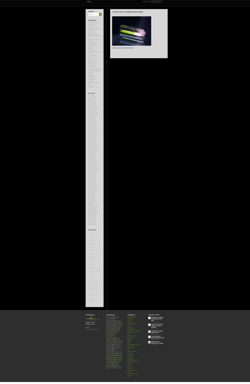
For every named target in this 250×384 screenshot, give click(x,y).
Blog (97, 232)
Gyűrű (89, 58)
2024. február (91, 142)
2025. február (91, 124)
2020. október (91, 209)
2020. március (91, 221)
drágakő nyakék (92, 240)
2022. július (90, 173)
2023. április (91, 157)
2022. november (92, 166)
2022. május (91, 176)
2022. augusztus (92, 171)
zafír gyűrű (95, 293)
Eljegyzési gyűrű (92, 34)
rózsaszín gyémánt (92, 280)
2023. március (91, 159)
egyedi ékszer (92, 245)
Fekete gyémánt (92, 45)
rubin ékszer (91, 277)
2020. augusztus (92, 212)
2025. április (91, 121)
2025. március (91, 123)
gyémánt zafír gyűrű (93, 258)
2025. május (91, 119)
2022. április (91, 178)
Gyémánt (90, 50)
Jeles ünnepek (91, 63)
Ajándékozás (91, 24)
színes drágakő (92, 288)
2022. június (91, 174)
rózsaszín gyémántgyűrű (93, 282)
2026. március (91, 102)
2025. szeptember (92, 112)
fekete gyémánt (92, 251)
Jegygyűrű (90, 62)
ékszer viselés (91, 301)
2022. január (91, 183)
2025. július (90, 116)
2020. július (90, 214)
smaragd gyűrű (97, 284)
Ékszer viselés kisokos (93, 29)
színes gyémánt (92, 291)
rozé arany (91, 275)
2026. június (91, 97)
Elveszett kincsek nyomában (94, 36)
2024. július (90, 135)
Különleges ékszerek (93, 70)
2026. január (91, 105)
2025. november (92, 109)
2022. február (91, 181)
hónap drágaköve (92, 267)
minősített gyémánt (92, 273)
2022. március (91, 180)
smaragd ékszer (92, 286)
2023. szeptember (92, 149)
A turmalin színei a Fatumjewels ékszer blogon (127, 12)
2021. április (90, 198)
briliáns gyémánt (92, 234)
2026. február (91, 104)
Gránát (89, 48)
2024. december (92, 128)
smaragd (91, 284)
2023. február (91, 161)
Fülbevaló (90, 46)
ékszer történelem (92, 299)
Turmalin (90, 86)
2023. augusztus (92, 150)
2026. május (91, 99)
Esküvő (89, 41)
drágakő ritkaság (92, 243)
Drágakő (90, 26)
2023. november (92, 145)
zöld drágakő (91, 295)
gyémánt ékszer (92, 260)
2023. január (91, 162)
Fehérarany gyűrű (92, 43)
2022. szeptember (92, 169)
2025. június (91, 117)
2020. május (91, 217)
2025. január (91, 126)
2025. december (92, 107)
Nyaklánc (90, 72)
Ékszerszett (90, 32)
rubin (96, 275)
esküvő (98, 247)
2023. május (91, 155)
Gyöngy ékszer (91, 57)
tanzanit (98, 291)
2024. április (91, 138)
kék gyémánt (98, 271)
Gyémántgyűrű (91, 55)
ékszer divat (91, 297)
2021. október (91, 188)
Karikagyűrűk (91, 67)
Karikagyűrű (91, 65)
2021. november (91, 186)
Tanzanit (90, 81)
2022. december (92, 164)
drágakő (91, 238)
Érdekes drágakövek (92, 39)
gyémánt (98, 251)
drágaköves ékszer (93, 236)
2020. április (91, 219)
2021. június (90, 195)
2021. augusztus (92, 192)
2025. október (91, 111)
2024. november (92, 130)
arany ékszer (91, 232)
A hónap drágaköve (92, 22)
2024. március (91, 140)
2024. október (91, 131)
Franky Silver (120, 14)
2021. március (91, 200)
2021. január (91, 204)
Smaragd (90, 77)
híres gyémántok (92, 264)
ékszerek (90, 31)
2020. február (91, 223)
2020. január (91, 224)
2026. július (90, 95)
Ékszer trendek (91, 27)
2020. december (92, 205)
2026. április (91, 100)
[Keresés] (163, 1)
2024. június (91, 136)
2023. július (90, 152)
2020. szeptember (92, 211)
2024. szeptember (92, 133)
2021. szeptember (92, 190)
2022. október (91, 167)
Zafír (89, 88)
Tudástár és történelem (93, 82)
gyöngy (99, 260)
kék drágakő (91, 271)
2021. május (91, 197)
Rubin (89, 74)
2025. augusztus (92, 114)
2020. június (91, 216)
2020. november (92, 207)
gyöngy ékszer (92, 262)
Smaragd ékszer (92, 79)
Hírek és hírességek (92, 60)
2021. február (91, 202)
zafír (90, 293)
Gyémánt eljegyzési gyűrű (94, 51)
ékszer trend (97, 297)
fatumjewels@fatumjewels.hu (93, 329)
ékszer (97, 295)
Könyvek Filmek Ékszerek (94, 69)
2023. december (92, 143)
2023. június (91, 154)
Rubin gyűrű (91, 76)
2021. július (90, 193)
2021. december (91, 185)
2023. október (91, 147)
